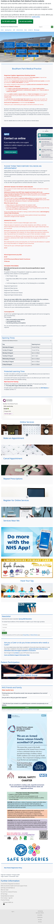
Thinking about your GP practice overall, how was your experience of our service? (24, 693)
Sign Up (4, 632)
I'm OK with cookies (8, 21)
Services (21, 55)
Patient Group (33, 55)
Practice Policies (5, 900)
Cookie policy (39, 917)
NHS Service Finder (45, 44)
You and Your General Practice (9, 891)
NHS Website (44, 387)
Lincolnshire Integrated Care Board (10, 883)
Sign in (13, 911)
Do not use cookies (25, 21)
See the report (7, 413)
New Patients (9, 51)
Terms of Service (33, 709)
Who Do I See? (4, 889)
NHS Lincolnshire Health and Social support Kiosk (14, 885)
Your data (40, 919)
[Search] (52, 27)
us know (16, 652)
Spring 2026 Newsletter (25, 618)
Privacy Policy (25, 709)
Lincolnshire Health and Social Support (9, 45)
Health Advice (33, 44)
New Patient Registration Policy (13, 867)
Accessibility (39, 915)
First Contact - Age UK (6, 897)
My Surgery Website (40, 912)
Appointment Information (21, 51)
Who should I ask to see (21, 44)
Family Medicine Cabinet (7, 895)
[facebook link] (4, 904)
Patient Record (33, 51)
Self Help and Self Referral (8, 887)
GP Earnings (4, 893)
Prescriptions (45, 51)
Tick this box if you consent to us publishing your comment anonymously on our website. (25, 704)
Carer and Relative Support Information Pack (16, 655)
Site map (40, 921)
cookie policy (36, 16)
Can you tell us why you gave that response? (14, 697)
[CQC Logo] (7, 401)
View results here (8, 690)
